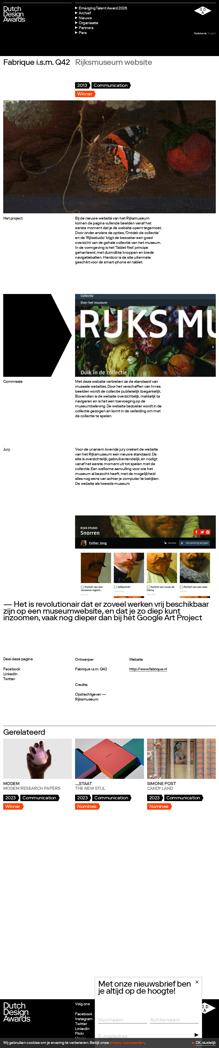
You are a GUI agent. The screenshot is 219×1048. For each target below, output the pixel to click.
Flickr (79, 1034)
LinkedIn (10, 674)
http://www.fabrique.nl (148, 669)
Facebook (11, 669)
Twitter (9, 679)
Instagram (83, 1019)
